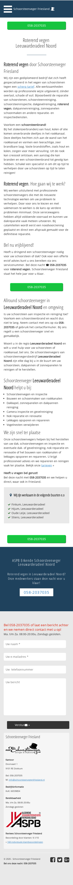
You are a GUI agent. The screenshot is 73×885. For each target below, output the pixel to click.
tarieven (46, 465)
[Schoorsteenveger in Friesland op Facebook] (52, 860)
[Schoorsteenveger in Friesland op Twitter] (59, 860)
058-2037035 (36, 26)
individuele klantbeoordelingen (25, 841)
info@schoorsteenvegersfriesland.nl (27, 779)
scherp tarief (26, 86)
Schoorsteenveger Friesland (31, 9)
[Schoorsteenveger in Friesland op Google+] (66, 860)
